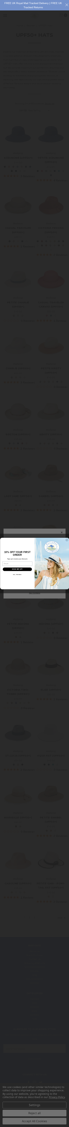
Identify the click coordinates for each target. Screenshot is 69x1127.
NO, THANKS (17, 574)
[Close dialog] (67, 540)
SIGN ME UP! (17, 569)
